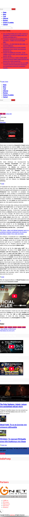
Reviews (5, 20)
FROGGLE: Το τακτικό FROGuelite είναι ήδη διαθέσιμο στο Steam (13, 440)
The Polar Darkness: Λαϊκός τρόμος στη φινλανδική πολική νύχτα (13, 405)
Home (4, 12)
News (4, 14)
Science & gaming (8, 22)
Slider (4, 114)
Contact (5, 24)
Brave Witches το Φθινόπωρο (8, 329)
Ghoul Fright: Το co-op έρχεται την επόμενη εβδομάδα (13, 425)
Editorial (5, 18)
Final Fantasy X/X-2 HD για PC (7, 330)
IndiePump (12, 515)
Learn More (2, 453)
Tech (4, 16)
